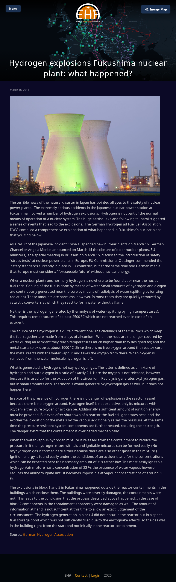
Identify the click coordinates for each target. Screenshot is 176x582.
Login (95, 575)
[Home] (88, 12)
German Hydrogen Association (47, 534)
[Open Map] (88, 40)
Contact (81, 575)
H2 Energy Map (155, 9)
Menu (13, 8)
